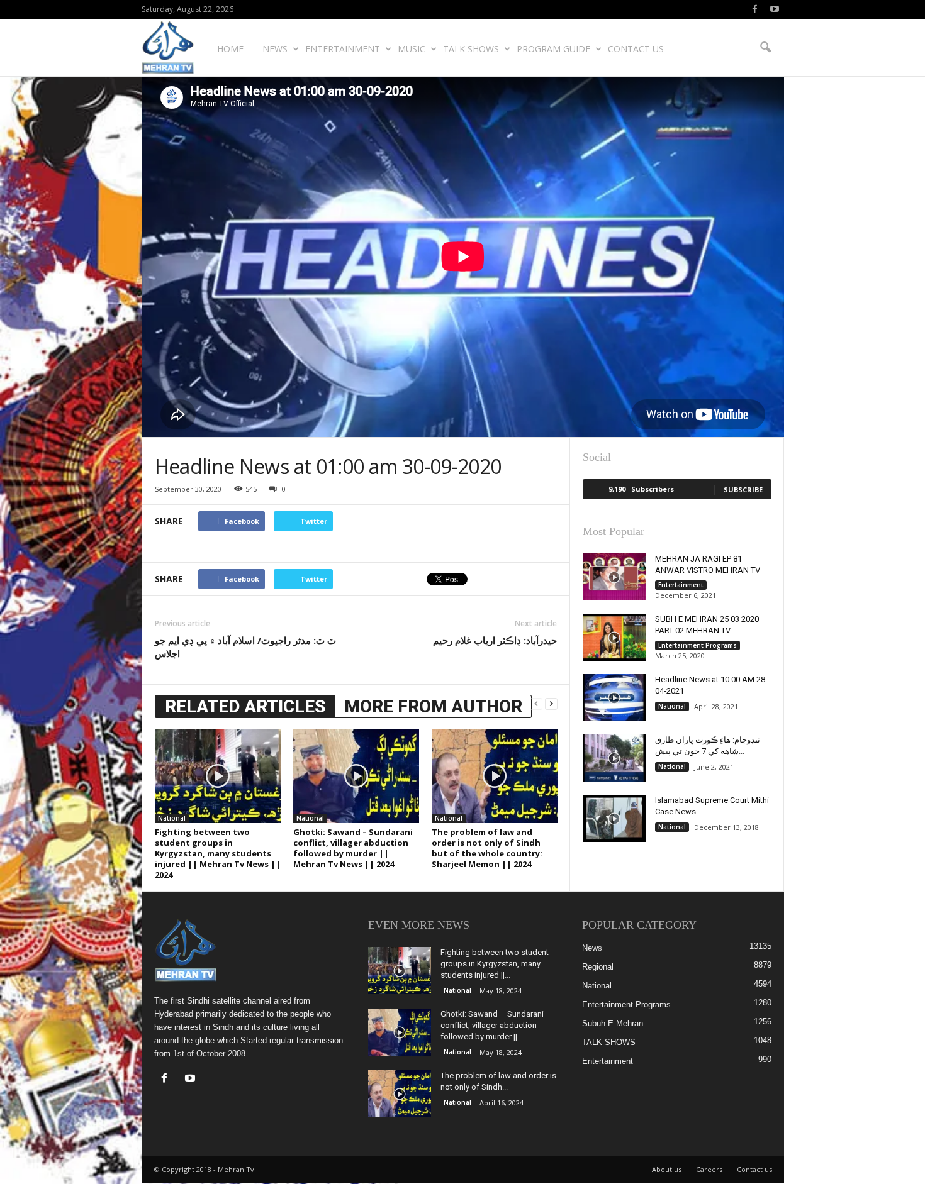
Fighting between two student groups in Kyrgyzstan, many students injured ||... (494, 964)
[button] (765, 48)
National (172, 818)
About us (666, 1169)
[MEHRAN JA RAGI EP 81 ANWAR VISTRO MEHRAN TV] (614, 576)
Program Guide (553, 49)
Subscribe (743, 489)
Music (411, 49)
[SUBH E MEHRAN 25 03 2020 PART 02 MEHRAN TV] (614, 637)
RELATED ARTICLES (245, 706)
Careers (709, 1169)
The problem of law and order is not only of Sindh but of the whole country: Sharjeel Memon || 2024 (487, 848)
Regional (598, 966)
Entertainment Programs (697, 645)
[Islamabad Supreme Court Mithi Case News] (614, 818)
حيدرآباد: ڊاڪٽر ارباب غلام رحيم (495, 640)
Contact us (636, 49)
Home (230, 49)
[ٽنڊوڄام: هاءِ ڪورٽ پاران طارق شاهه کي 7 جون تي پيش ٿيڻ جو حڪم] (614, 758)
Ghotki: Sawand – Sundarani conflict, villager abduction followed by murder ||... (492, 1025)
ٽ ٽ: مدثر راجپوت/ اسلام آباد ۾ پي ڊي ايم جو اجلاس (245, 647)
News (275, 49)
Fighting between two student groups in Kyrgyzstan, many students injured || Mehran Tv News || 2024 (218, 853)
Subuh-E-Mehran (612, 1023)
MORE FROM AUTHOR (433, 706)
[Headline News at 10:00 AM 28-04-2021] (614, 697)
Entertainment (342, 49)
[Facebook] (755, 9)
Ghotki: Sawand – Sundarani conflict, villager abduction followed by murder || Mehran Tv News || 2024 (353, 848)
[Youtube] (774, 9)
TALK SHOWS (471, 49)
